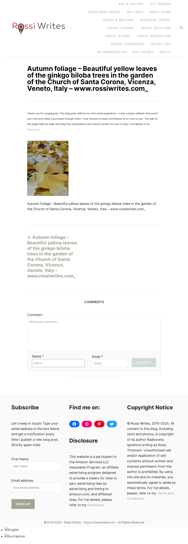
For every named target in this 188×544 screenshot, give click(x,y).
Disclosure (33, 129)
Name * (38, 356)
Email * (97, 357)
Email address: (22, 480)
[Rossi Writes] (39, 28)
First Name (19, 459)
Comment (35, 315)
